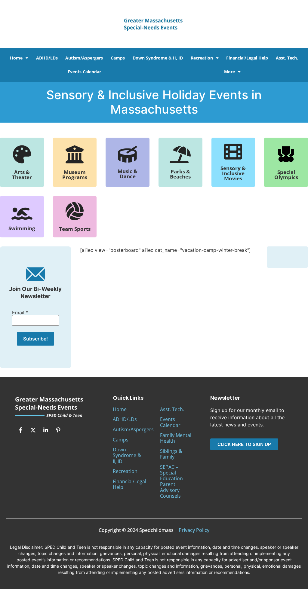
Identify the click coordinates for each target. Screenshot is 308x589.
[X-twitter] (33, 430)
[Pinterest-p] (58, 430)
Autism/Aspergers (84, 58)
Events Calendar (84, 72)
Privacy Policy (194, 530)
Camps (118, 58)
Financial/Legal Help (247, 58)
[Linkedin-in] (45, 430)
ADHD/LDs (47, 58)
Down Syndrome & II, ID (158, 58)
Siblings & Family (171, 454)
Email (20, 312)
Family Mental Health (175, 438)
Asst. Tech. (287, 58)
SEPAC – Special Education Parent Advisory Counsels (171, 481)
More (229, 72)
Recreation (202, 58)
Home (16, 58)
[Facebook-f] (20, 430)
